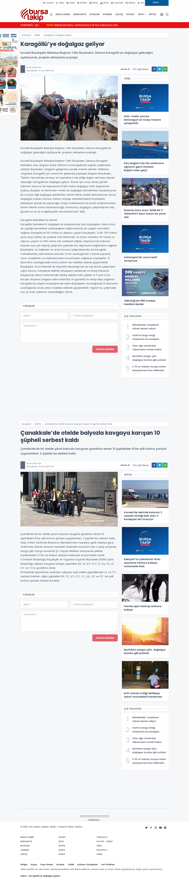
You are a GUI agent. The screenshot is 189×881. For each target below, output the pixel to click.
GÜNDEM (107, 14)
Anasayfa (26, 35)
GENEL (37, 35)
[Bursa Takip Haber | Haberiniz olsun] (34, 14)
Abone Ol (125, 69)
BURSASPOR (79, 14)
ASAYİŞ (119, 14)
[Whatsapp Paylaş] (165, 69)
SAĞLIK (38, 816)
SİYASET (130, 14)
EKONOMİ (94, 14)
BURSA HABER (63, 14)
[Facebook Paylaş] (154, 69)
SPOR (141, 14)
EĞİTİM (152, 14)
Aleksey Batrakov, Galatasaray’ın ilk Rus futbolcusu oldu (82, 25)
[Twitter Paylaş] (159, 69)
